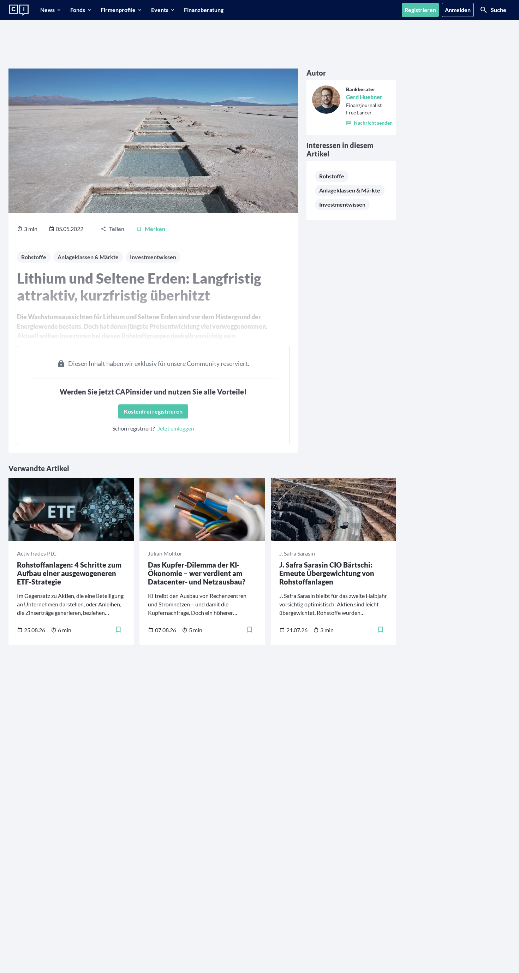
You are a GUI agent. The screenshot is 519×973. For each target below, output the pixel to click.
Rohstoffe (331, 176)
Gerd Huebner (364, 97)
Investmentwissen (342, 204)
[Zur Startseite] (18, 10)
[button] (369, 121)
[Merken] (118, 630)
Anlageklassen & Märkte (349, 190)
